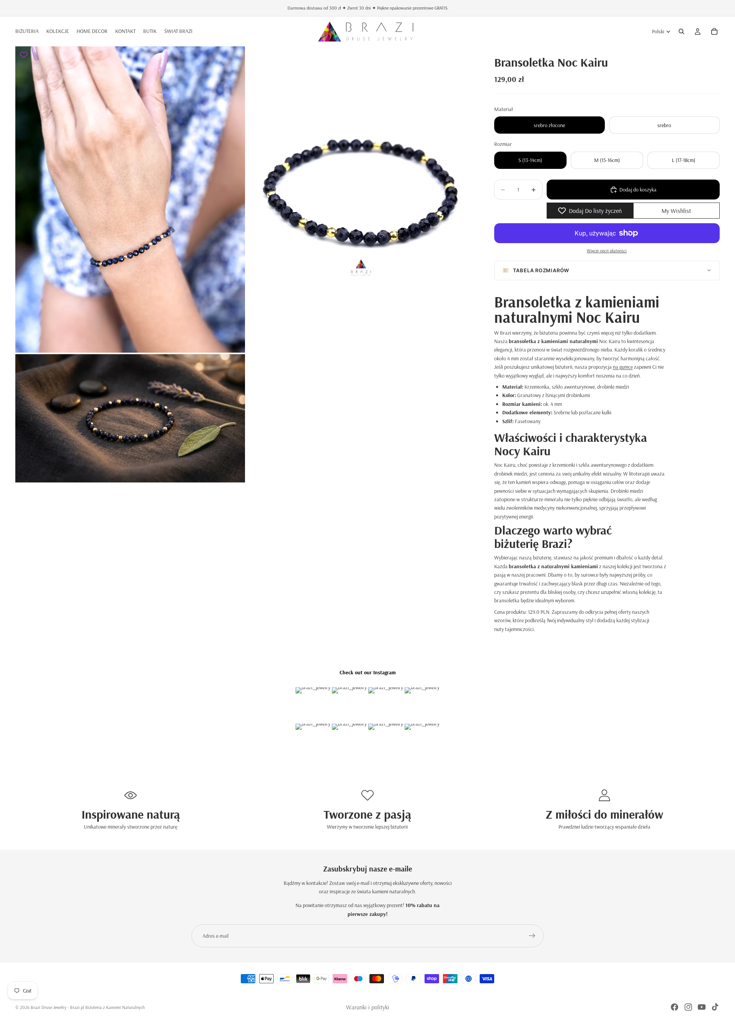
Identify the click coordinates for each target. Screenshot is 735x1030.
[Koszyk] (714, 31)
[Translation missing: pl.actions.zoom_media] (130, 199)
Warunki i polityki (367, 1007)
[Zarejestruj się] (532, 936)
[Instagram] (688, 1007)
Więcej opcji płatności (607, 250)
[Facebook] (674, 1007)
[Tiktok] (715, 1007)
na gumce (623, 366)
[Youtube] (701, 1007)
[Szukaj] (681, 31)
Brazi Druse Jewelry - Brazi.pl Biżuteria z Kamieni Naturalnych (88, 1007)
